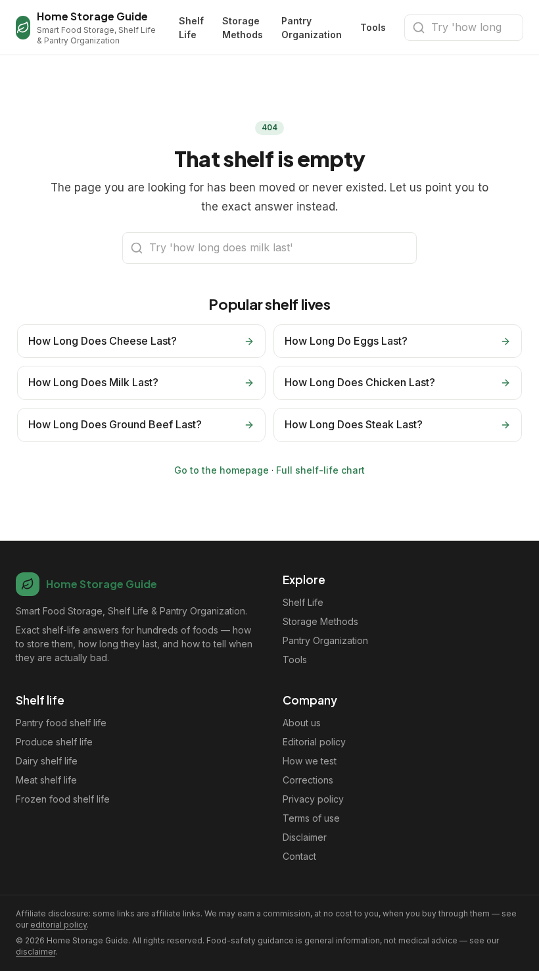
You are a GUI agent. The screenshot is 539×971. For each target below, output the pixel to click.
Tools (373, 27)
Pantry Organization (311, 27)
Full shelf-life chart (320, 470)
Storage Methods (242, 27)
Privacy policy (313, 799)
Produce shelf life (54, 741)
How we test (310, 760)
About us (302, 722)
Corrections (308, 779)
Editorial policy (314, 741)
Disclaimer (305, 837)
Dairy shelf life (47, 760)
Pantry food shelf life (61, 722)
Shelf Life (191, 27)
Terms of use (311, 818)
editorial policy (58, 925)
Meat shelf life (46, 779)
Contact (299, 856)
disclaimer (35, 952)
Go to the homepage (221, 470)
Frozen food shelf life (63, 799)
